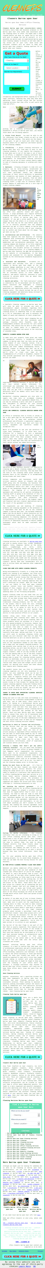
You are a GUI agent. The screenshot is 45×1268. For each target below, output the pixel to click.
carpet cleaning (33, 1184)
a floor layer (18, 1180)
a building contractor (16, 1193)
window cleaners (33, 1189)
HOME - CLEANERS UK (22, 1242)
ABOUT (28, 15)
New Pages (13, 1251)
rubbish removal (23, 1191)
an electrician (23, 1186)
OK (34, 1266)
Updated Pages (24, 1251)
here (9, 1095)
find (8, 1066)
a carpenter (34, 1177)
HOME (20, 15)
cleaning (39, 82)
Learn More (25, 1266)
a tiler (19, 1171)
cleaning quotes (36, 1091)
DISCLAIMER (39, 15)
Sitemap (4, 1251)
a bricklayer (12, 1188)
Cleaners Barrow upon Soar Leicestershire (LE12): (22, 28)
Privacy (40, 1251)
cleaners (14, 44)
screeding (35, 1169)
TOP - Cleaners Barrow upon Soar (15, 1223)
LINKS (24, 15)
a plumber (21, 1175)
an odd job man (33, 1173)
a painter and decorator (25, 1178)
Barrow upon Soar (36, 541)
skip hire (6, 1177)
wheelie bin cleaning (11, 1182)
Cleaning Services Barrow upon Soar (18, 1100)
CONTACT (33, 15)
